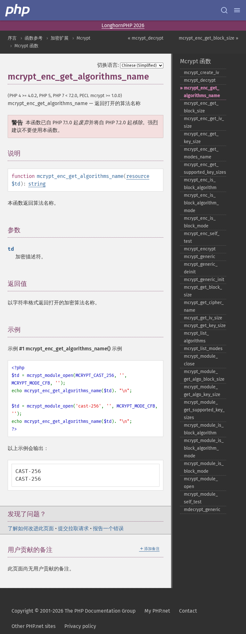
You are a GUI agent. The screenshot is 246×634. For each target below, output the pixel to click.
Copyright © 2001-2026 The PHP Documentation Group (73, 611)
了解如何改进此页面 (31, 528)
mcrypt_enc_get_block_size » (208, 38)
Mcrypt (83, 38)
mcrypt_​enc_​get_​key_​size (201, 137)
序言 (12, 38)
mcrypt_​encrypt (200, 249)
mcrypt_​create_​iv (201, 72)
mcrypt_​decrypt (200, 80)
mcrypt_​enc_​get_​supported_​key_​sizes (205, 168)
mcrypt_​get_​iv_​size (203, 318)
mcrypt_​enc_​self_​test (201, 237)
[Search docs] (224, 10)
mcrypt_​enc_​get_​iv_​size (204, 122)
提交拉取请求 (73, 528)
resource (137, 176)
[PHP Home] (18, 10)
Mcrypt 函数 (26, 46)
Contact (188, 611)
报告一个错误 (108, 528)
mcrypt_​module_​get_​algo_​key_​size (202, 390)
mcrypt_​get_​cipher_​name (204, 306)
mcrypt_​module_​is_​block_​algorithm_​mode (204, 448)
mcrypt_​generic (199, 256)
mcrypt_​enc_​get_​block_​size (201, 107)
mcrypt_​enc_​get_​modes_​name (201, 153)
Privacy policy (80, 626)
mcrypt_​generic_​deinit (200, 268)
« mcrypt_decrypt (145, 38)
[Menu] (237, 10)
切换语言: (108, 65)
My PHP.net (157, 611)
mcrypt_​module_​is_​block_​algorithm (204, 429)
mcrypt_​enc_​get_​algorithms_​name (202, 91)
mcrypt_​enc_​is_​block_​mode (200, 222)
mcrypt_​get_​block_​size (203, 291)
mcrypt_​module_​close (201, 360)
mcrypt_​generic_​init (204, 279)
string (36, 184)
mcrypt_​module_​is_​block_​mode (204, 467)
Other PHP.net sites (33, 626)
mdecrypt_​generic (202, 509)
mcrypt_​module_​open (201, 482)
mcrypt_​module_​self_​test (201, 498)
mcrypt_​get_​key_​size (205, 325)
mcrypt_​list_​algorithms (196, 337)
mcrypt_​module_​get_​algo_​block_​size (204, 375)
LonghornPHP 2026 (123, 25)
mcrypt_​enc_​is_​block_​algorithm (200, 183)
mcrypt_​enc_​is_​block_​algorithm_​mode (201, 203)
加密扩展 (60, 38)
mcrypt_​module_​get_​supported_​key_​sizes (204, 410)
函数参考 (34, 38)
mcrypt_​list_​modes (203, 348)
